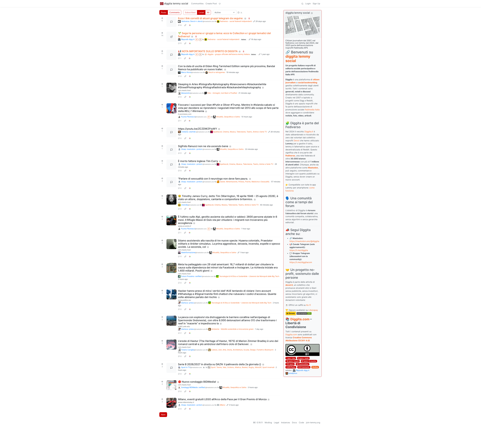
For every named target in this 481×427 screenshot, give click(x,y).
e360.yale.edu (184, 326)
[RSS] (241, 12)
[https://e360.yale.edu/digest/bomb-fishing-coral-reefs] (171, 321)
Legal (276, 422)
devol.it (289, 285)
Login (308, 3)
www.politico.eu (184, 300)
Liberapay (313, 310)
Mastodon (313, 167)
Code (301, 422)
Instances (285, 422)
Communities (197, 3)
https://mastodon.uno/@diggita (304, 241)
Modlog (315, 367)
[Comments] (171, 22)
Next (163, 414)
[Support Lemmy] (220, 3)
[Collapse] (312, 13)
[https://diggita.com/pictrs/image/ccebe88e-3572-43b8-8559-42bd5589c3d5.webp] (171, 37)
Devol (296, 140)
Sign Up (316, 3)
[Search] (302, 3)
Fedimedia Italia (312, 109)
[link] (185, 25)
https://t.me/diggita (298, 250)
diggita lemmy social (176, 3)
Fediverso (290, 155)
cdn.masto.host (184, 90)
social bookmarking (307, 82)
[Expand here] (171, 88)
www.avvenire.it (184, 226)
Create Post (211, 3)
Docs (294, 422)
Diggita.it (309, 131)
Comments (174, 12)
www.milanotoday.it (186, 402)
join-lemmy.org (313, 422)
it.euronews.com (184, 114)
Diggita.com (299, 319)
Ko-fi (308, 305)
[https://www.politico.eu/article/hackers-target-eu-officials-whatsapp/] (171, 294)
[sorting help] (238, 12)
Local (201, 12)
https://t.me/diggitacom (300, 262)
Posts (163, 12)
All (208, 12)
